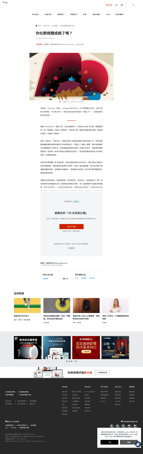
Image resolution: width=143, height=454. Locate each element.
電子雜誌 (87, 401)
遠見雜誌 (33, 425)
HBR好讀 (46, 322)
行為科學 (91, 278)
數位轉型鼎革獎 (24, 392)
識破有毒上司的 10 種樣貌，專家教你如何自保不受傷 (86, 317)
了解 (109, 442)
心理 (76, 278)
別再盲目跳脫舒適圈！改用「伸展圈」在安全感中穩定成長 (56, 317)
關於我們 (8, 401)
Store (108, 14)
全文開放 (74, 395)
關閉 (128, 442)
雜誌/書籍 (118, 398)
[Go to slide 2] (69, 361)
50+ (6, 428)
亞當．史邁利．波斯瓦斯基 (22, 320)
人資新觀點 (75, 401)
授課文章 (132, 401)
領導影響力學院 (24, 428)
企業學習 (103, 398)
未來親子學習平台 (22, 425)
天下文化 (13, 428)
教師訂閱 (87, 411)
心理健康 (83, 278)
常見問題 (132, 395)
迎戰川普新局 (76, 398)
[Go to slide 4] (73, 361)
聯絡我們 (132, 392)
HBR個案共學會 (10, 392)
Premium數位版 (90, 392)
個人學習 (64, 401)
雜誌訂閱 (117, 395)
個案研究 (64, 408)
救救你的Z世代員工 (21, 316)
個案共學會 (104, 392)
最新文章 (64, 392)
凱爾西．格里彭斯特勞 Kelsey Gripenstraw (59, 44)
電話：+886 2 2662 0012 (19, 439)
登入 (122, 5)
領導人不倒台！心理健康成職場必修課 (115, 317)
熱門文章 (64, 395)
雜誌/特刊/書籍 (76, 392)
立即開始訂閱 (102, 372)
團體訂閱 (87, 404)
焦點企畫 (64, 414)
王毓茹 (104, 322)
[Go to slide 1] (66, 361)
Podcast (103, 401)
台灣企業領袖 (76, 408)
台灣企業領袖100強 (25, 395)
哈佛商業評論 (9, 425)
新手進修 (74, 404)
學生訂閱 (87, 408)
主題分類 (64, 398)
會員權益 (132, 398)
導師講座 (74, 411)
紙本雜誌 (87, 398)
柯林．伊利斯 (77, 322)
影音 (63, 404)
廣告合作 (32, 404)
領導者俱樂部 (105, 395)
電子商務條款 (22, 404)
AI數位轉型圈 (9, 395)
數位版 (87, 395)
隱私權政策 (8, 404)
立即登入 (76, 201)
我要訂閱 (109, 5)
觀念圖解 (64, 411)
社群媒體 (39, 44)
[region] (71, 347)
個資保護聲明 (22, 401)
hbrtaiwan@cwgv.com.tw (39, 441)
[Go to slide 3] (71, 361)
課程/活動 (118, 392)
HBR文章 (118, 401)
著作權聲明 (33, 401)
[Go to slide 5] (76, 361)
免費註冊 (71, 248)
